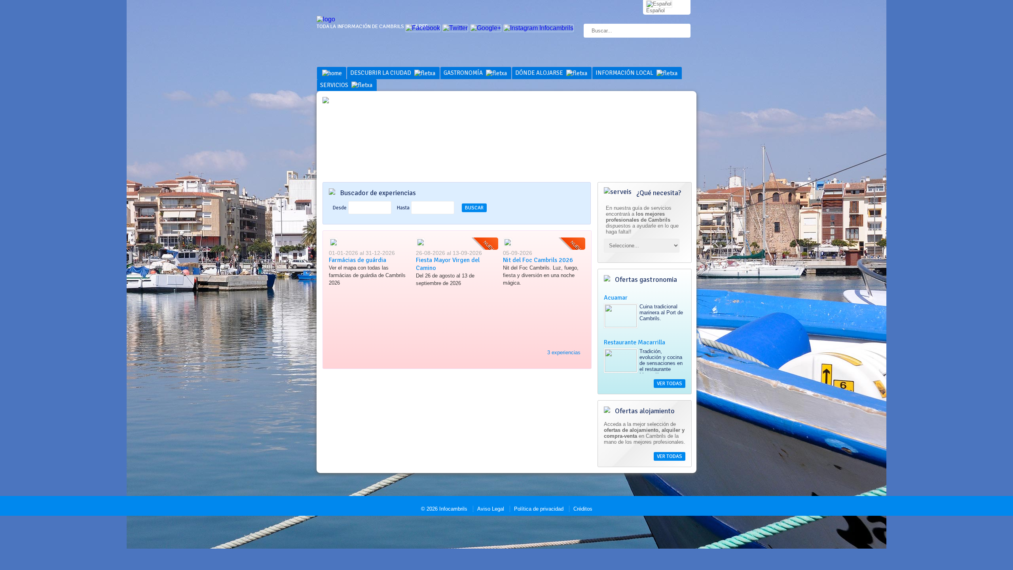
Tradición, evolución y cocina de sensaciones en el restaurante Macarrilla (661, 363)
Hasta (403, 208)
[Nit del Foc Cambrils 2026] (507, 245)
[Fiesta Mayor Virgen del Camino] (420, 245)
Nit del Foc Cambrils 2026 (538, 260)
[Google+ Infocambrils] (485, 28)
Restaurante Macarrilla (634, 342)
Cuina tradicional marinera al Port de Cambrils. (661, 312)
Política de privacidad (538, 509)
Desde (340, 208)
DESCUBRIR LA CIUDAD (381, 72)
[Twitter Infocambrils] (455, 28)
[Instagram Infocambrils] (538, 28)
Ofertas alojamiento (644, 411)
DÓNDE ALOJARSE (539, 72)
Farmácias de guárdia (357, 260)
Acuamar (616, 298)
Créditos (582, 509)
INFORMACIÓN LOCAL (625, 72)
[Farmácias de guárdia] (333, 245)
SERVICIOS (334, 85)
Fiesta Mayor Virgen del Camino (448, 264)
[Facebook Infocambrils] (422, 28)
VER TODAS (669, 383)
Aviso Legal (490, 509)
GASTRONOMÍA (464, 72)
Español (655, 10)
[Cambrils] (326, 19)
